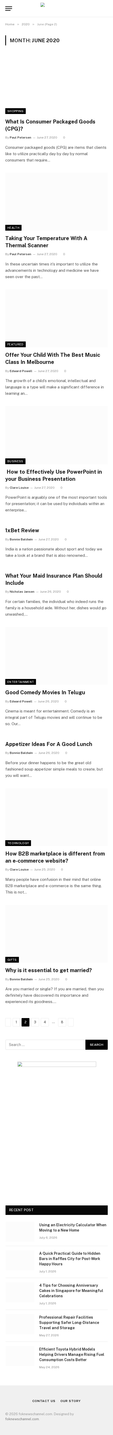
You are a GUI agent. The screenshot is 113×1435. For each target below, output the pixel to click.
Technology (18, 843)
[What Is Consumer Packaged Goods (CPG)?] (56, 85)
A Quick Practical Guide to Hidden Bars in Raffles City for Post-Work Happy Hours (69, 1258)
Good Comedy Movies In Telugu (45, 692)
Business (15, 461)
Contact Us (43, 1401)
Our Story (70, 1401)
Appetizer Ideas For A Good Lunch (48, 744)
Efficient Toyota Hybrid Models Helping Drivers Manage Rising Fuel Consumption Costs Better (71, 1354)
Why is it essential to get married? (48, 970)
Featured (15, 344)
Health (13, 227)
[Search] (107, 9)
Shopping (15, 111)
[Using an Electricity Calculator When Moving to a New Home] (20, 1232)
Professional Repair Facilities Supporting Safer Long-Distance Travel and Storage (69, 1322)
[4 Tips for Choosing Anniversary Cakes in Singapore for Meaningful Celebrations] (20, 1292)
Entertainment (20, 681)
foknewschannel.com (22, 1419)
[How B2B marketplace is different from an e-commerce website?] (56, 817)
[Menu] (8, 9)
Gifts (12, 959)
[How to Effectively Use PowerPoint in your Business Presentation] (56, 435)
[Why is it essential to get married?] (56, 934)
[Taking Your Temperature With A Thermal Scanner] (56, 202)
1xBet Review (22, 530)
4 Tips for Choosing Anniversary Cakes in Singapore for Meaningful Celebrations (71, 1290)
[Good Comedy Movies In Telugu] (56, 656)
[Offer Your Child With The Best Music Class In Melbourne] (56, 318)
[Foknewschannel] (56, 8)
